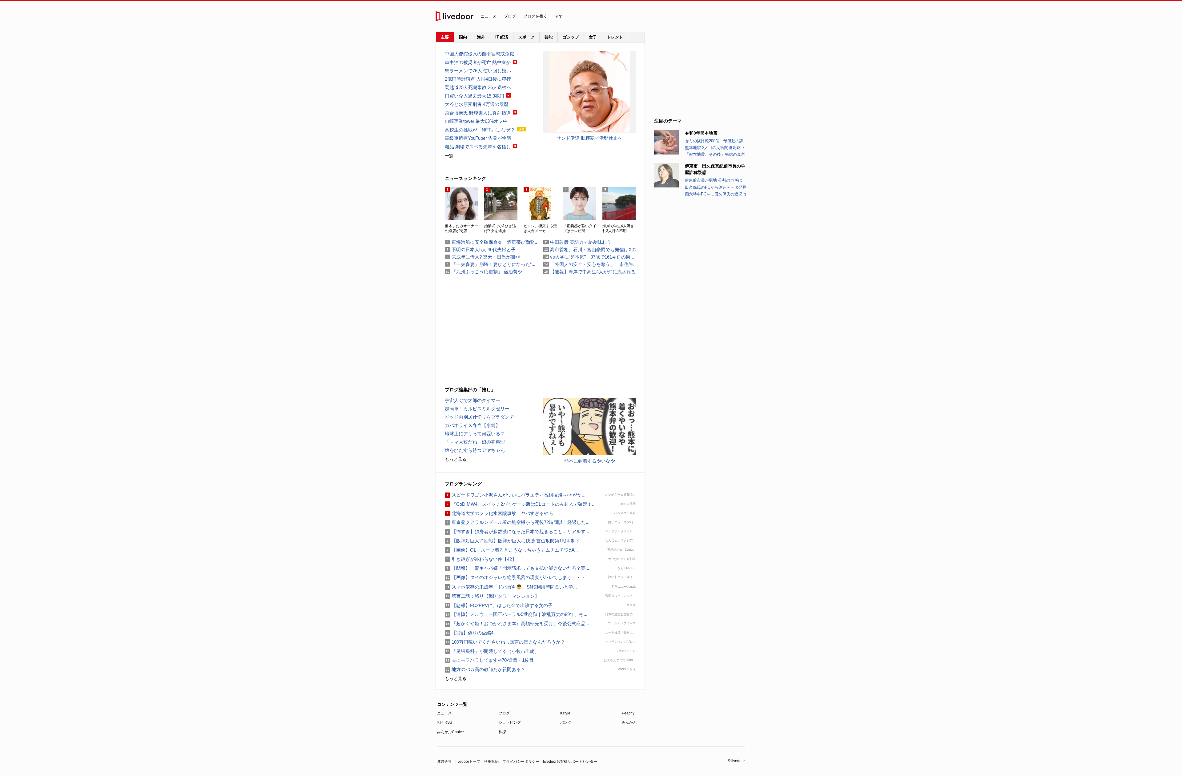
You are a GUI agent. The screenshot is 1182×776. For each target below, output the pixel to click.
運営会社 (444, 761)
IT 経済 (501, 37)
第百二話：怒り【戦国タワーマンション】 (492, 596)
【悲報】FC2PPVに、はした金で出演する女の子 (499, 605)
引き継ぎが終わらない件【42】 (481, 559)
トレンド (615, 37)
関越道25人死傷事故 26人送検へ (478, 87)
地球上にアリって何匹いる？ (475, 433)
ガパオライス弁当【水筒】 (472, 425)
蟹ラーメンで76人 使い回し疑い (478, 70)
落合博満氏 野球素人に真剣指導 (478, 112)
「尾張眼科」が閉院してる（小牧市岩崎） (492, 651)
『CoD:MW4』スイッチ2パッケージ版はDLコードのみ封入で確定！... (520, 504)
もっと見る (455, 459)
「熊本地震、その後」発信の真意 (715, 154)
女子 (593, 37)
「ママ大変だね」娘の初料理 (475, 441)
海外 (481, 37)
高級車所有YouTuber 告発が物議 (478, 138)
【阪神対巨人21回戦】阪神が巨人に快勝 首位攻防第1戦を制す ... (515, 540)
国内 (463, 37)
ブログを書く (535, 16)
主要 (445, 37)
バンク (565, 722)
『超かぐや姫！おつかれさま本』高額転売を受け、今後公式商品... (517, 623)
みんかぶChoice (450, 732)
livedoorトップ (468, 761)
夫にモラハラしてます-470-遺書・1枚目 (489, 660)
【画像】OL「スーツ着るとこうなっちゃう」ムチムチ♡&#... (511, 550)
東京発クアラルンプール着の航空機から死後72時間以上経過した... (517, 522)
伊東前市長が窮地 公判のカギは (713, 180)
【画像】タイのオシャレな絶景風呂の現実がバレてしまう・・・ (515, 577)
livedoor (455, 16)
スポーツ (526, 37)
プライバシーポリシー (520, 761)
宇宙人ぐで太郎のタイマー (472, 400)
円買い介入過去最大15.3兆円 (474, 96)
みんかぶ (629, 722)
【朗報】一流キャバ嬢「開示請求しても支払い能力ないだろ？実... (517, 568)
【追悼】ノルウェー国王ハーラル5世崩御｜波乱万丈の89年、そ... (516, 614)
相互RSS (444, 722)
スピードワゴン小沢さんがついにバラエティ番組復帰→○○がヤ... (515, 495)
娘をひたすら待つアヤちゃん (475, 450)
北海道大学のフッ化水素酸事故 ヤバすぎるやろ (499, 513)
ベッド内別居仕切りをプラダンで (479, 417)
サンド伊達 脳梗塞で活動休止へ (589, 138)
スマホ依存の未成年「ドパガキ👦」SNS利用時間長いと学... (511, 587)
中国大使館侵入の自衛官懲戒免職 (479, 53)
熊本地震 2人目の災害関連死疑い (714, 147)
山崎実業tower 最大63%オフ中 (476, 121)
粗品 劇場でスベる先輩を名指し (478, 146)
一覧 (449, 155)
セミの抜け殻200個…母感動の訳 (714, 141)
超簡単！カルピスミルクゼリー (477, 408)
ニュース (488, 16)
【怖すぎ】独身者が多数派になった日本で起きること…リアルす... (517, 531)
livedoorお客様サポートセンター (570, 761)
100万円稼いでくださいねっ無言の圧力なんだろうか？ (505, 642)
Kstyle (565, 713)
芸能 (549, 37)
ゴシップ (571, 37)
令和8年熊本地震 (701, 133)
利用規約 (491, 761)
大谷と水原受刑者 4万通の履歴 (477, 104)
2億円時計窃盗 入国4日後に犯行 (478, 79)
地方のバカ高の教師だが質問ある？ (485, 669)
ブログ (510, 16)
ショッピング (510, 722)
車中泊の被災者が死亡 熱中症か (478, 62)
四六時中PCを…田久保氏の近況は (715, 194)
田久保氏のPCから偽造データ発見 (715, 187)
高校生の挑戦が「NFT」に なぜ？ (480, 129)
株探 (502, 732)
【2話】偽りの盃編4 (469, 632)
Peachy (628, 713)
